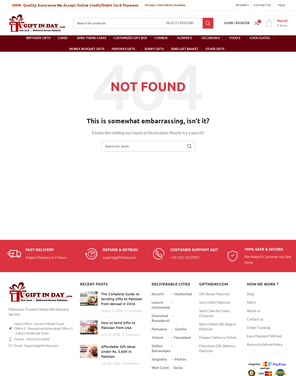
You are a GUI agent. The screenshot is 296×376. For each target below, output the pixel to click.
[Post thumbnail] (89, 302)
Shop (250, 294)
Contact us (255, 319)
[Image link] (41, 291)
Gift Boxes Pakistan (214, 294)
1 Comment (133, 311)
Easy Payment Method (264, 336)
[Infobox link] (37, 254)
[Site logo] (37, 22)
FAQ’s (251, 302)
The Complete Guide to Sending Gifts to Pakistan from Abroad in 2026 (121, 299)
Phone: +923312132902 (32, 339)
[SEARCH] (208, 23)
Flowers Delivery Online (217, 337)
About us (253, 311)
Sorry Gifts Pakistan (214, 302)
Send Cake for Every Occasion (214, 313)
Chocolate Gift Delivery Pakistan (217, 348)
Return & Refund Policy (265, 344)
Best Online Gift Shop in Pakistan (217, 326)
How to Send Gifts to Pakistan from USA (118, 325)
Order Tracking (258, 327)
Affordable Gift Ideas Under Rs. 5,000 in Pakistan (118, 351)
